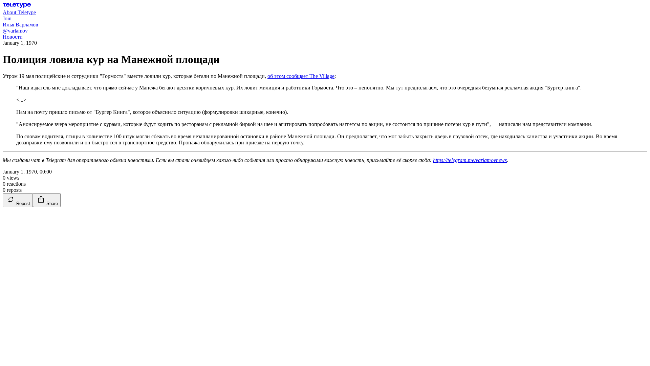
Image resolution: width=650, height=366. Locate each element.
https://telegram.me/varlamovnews (470, 160)
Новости (13, 37)
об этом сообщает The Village (300, 76)
